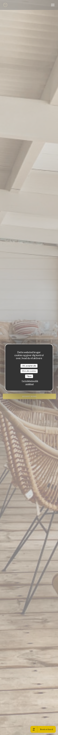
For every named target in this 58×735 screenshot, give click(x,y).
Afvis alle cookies (29, 371)
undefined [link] (29, 384)
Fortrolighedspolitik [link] (30, 381)
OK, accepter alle (29, 366)
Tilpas (29, 376)
